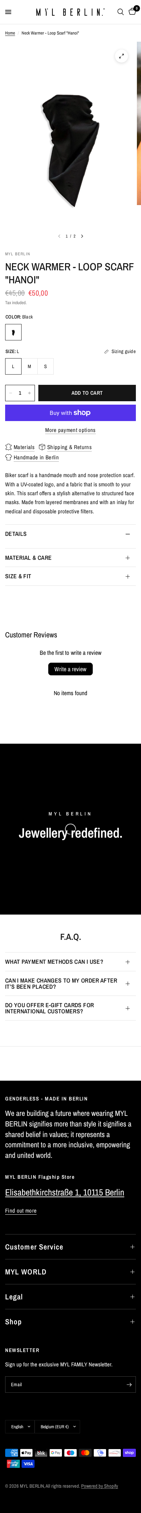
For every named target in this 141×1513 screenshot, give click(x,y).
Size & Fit (18, 576)
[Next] (82, 236)
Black (13, 332)
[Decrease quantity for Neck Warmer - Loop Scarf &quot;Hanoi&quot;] (10, 393)
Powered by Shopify (99, 1486)
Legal (14, 1297)
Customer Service (34, 1247)
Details (16, 534)
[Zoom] (121, 56)
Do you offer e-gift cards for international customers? (49, 1008)
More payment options (70, 430)
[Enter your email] (129, 1384)
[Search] (120, 12)
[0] (131, 12)
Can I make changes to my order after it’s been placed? (61, 983)
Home (10, 33)
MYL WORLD (26, 1272)
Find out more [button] (21, 1210)
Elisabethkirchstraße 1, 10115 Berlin (64, 1192)
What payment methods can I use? (54, 961)
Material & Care (28, 558)
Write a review (70, 669)
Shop (13, 1321)
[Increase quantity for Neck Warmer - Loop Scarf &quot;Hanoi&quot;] (29, 393)
